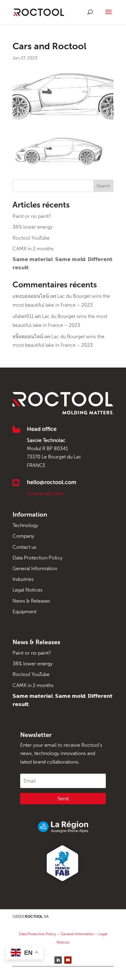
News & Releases (31, 601)
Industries (23, 579)
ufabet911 (23, 316)
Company (23, 536)
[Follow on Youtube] (68, 960)
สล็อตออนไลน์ (28, 336)
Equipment (24, 612)
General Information (35, 568)
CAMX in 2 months (33, 249)
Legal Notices (28, 590)
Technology (25, 525)
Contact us (24, 547)
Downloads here (45, 493)
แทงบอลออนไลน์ (31, 296)
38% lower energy (33, 227)
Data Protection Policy (37, 558)
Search (103, 186)
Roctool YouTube (31, 238)
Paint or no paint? (32, 216)
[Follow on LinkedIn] (58, 960)
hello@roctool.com (51, 482)
